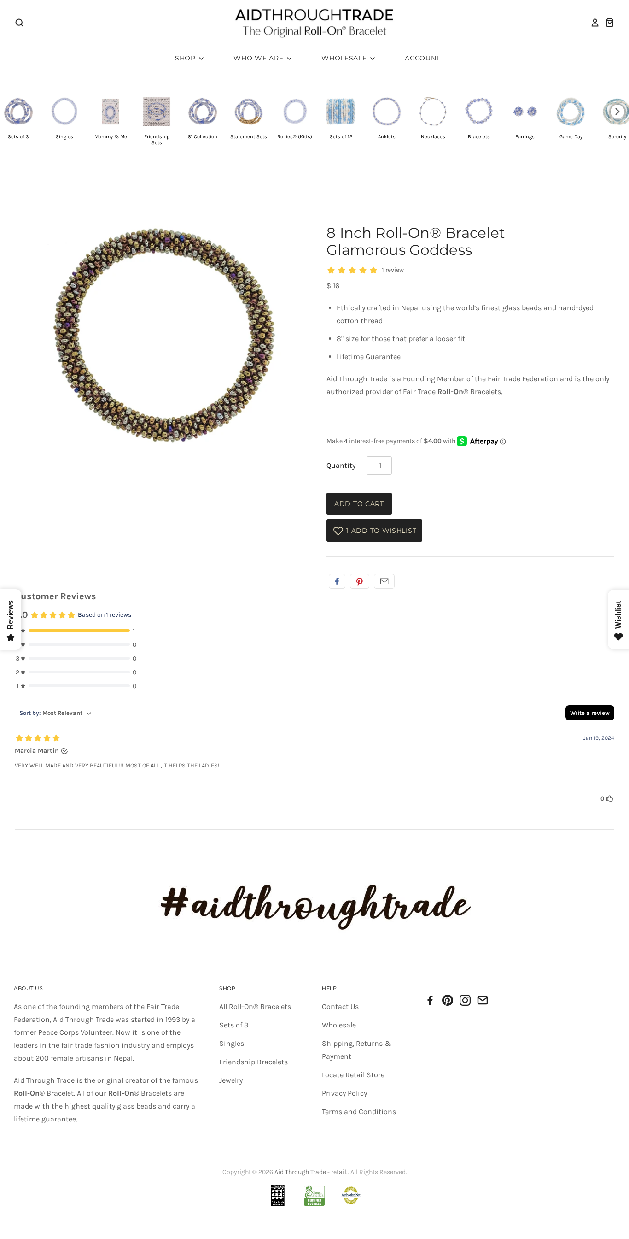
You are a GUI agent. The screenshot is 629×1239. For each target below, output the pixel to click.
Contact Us (340, 1006)
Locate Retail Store (353, 1074)
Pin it (359, 581)
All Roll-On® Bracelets (255, 1006)
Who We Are (259, 58)
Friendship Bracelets (253, 1061)
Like (337, 581)
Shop (186, 58)
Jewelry (231, 1080)
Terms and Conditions (359, 1111)
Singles (231, 1043)
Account (422, 58)
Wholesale (345, 58)
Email (384, 581)
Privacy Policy (344, 1093)
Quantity (340, 465)
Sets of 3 (233, 1025)
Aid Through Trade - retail (310, 1172)
